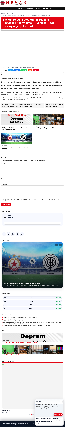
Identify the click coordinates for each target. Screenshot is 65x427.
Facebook (16, 70)
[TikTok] (22, 234)
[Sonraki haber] (60, 245)
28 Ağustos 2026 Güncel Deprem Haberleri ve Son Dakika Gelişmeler (20, 317)
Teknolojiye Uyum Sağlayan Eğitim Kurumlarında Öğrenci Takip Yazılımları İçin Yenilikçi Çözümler (26, 325)
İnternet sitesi (5, 191)
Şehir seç (6, 220)
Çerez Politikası (47, 8)
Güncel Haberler (18, 8)
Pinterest (36, 70)
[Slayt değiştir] (29, 414)
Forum (38, 8)
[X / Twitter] (8, 234)
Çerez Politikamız (28, 424)
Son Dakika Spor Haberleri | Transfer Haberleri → (54, 105)
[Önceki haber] (56, 245)
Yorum (3, 163)
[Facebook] (4, 234)
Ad (2, 178)
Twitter (10, 70)
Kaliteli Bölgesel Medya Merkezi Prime (12, 319)
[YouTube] (17, 234)
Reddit (29, 70)
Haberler (3, 13)
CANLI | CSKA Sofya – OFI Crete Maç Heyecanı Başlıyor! (17, 320)
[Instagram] (13, 234)
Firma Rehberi (29, 8)
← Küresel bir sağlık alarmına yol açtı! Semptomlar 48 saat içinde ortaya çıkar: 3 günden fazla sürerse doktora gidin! (21, 105)
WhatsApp (23, 70)
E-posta (4, 184)
